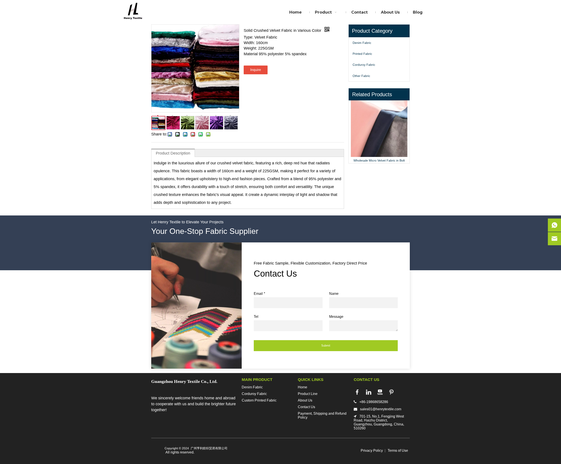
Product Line (308, 394)
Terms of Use (398, 450)
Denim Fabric (362, 42)
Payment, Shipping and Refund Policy (322, 415)
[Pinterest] (391, 392)
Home (302, 387)
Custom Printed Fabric (259, 400)
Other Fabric (361, 76)
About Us (305, 400)
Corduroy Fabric (364, 64)
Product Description (173, 153)
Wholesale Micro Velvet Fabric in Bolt (379, 160)
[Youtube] (379, 392)
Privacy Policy (372, 450)
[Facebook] (357, 392)
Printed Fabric (362, 53)
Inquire (255, 70)
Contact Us (306, 407)
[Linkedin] (368, 392)
